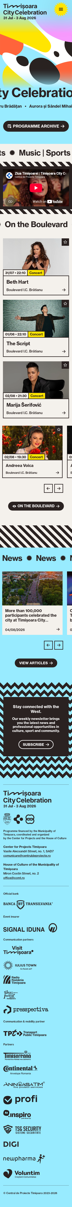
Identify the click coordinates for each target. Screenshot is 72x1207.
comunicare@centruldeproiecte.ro (27, 855)
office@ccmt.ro (14, 878)
